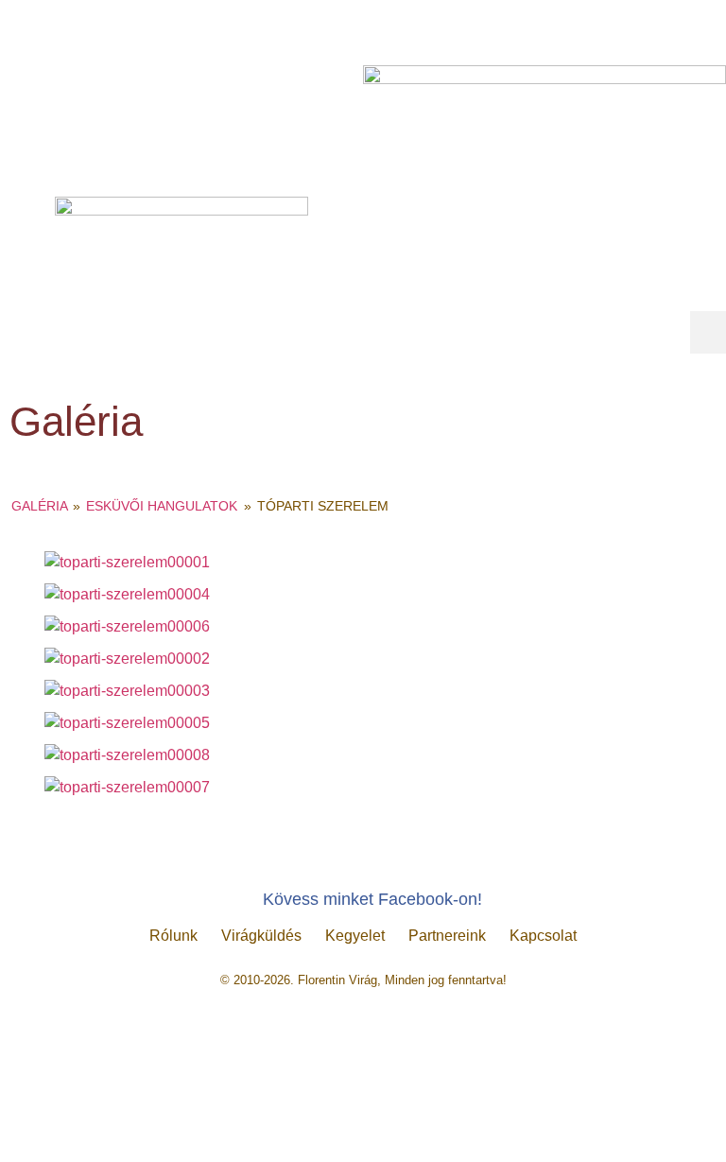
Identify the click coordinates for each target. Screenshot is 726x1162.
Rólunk (173, 936)
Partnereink (447, 936)
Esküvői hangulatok (161, 505)
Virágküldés (261, 936)
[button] (708, 332)
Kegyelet (355, 936)
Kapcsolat (543, 936)
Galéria (39, 505)
